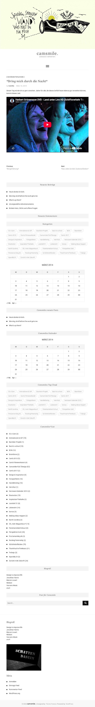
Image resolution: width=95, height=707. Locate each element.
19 (37, 290)
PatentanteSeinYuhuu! (50, 248)
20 (47, 290)
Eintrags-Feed (14, 685)
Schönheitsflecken (15, 77)
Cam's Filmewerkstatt (28, 235)
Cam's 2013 (12, 235)
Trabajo (83, 253)
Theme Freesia (51, 704)
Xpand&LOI (12, 257)
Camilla (11, 86)
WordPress (69, 704)
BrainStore (78, 231)
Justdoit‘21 (42, 244)
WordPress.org (14, 693)
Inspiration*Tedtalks (27, 244)
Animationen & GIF (25, 231)
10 (16, 286)
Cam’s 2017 (65, 235)
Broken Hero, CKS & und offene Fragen (23, 208)
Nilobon (9, 583)
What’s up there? (15, 200)
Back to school (57, 231)
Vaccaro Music (11, 585)
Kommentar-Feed (15, 689)
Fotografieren (31, 239)
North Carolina (13, 248)
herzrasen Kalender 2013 (73, 239)
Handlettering (44, 239)
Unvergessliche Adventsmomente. (21, 204)
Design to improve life (14, 575)
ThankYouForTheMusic (68, 253)
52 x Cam (11, 231)
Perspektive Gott (68, 248)
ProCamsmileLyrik (14, 253)
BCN (68, 231)
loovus (64, 244)
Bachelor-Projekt (42, 231)
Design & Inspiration (15, 239)
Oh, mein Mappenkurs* (30, 248)
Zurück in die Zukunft (28, 257)
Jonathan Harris (12, 578)
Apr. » (14, 303)
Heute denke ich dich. (17, 192)
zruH (8, 588)
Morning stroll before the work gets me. (23, 196)
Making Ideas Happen (78, 244)
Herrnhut (57, 239)
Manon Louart (11, 580)
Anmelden (12, 681)
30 (79, 295)
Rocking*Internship (31, 253)
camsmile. (47, 53)
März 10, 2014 (21, 86)
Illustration (11, 244)
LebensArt (53, 244)
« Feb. (8, 303)
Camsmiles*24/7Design (48, 235)
